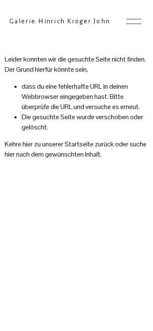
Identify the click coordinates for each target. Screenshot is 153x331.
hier (28, 144)
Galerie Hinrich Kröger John (59, 21)
